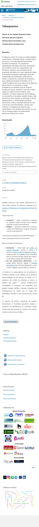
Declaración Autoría (15, 360)
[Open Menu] (2, 10)
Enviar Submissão (11, 322)
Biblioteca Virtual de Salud (27, 1)
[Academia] (20, 478)
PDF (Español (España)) (13, 147)
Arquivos (11, 15)
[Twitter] (4, 478)
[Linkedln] (24, 478)
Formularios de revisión (16, 364)
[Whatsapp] (12, 478)
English (6, 334)
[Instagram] (8, 478)
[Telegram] (16, 478)
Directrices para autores (16, 356)
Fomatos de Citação (10, 172)
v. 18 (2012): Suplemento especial (13, 18)
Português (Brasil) (9, 341)
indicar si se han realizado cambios (25, 252)
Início (4, 15)
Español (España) (9, 338)
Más (33, 468)
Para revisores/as (9, 398)
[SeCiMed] (29, 449)
